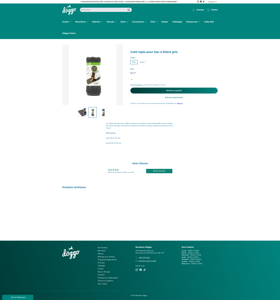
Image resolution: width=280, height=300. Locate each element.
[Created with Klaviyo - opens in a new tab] (140, 174)
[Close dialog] (180, 127)
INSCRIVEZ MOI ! (161, 154)
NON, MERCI (161, 160)
